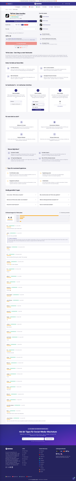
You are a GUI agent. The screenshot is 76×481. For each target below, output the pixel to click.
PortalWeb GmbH (35, 479)
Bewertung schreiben (65, 212)
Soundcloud (42, 469)
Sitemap (25, 462)
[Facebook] (10, 467)
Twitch (51, 6)
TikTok (25, 6)
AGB (24, 454)
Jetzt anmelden (49, 438)
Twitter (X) (42, 456)
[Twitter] (8, 467)
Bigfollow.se (23, 476)
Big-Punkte (26, 450)
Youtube (31, 6)
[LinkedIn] (12, 467)
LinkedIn (42, 464)
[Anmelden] (63, 4)
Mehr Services (57, 6)
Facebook (42, 462)
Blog (24, 460)
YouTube (42, 454)
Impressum (26, 458)
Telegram (42, 460)
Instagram (18, 6)
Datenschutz (26, 456)
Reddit (41, 471)
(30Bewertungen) (19, 15)
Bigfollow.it (9, 476)
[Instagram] (6, 467)
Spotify (38, 6)
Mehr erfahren (32, 39)
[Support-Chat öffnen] (73, 478)
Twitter (45, 6)
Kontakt (25, 452)
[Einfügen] (35, 29)
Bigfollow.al (30, 476)
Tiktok (41, 452)
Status (25, 464)
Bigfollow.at (16, 476)
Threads (42, 467)
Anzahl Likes (8, 24)
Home (7, 9)
